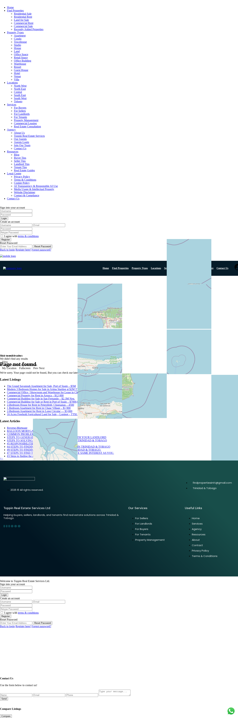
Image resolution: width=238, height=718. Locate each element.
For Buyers (20, 107)
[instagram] (19, 526)
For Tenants (20, 117)
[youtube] (15, 526)
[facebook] (4, 526)
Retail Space (21, 57)
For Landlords (22, 113)
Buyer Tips (20, 157)
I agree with (21, 236)
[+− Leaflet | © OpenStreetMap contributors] (119, 315)
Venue (17, 76)
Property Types (15, 32)
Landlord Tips (21, 164)
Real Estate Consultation (27, 126)
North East (20, 88)
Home (10, 7)
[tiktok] (9, 526)
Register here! (23, 249)
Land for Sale (21, 19)
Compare (5, 716)
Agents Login (21, 142)
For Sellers (20, 110)
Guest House (21, 70)
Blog (16, 154)
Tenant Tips (20, 167)
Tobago (18, 101)
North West (20, 85)
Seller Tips (20, 160)
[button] (1, 458)
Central (18, 92)
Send (4, 698)
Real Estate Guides (24, 170)
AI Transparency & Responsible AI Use (36, 186)
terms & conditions (28, 236)
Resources (12, 151)
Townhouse (20, 41)
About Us (19, 132)
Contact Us (20, 148)
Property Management (26, 120)
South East (20, 95)
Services (11, 104)
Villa (16, 79)
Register (5, 239)
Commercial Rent (23, 23)
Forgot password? (41, 249)
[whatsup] (6, 526)
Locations (12, 82)
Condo (17, 38)
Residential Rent (23, 16)
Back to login (7, 249)
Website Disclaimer (24, 192)
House (17, 48)
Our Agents (20, 139)
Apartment (20, 35)
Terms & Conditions (25, 179)
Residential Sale (23, 13)
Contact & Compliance (26, 195)
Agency (11, 129)
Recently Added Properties (28, 29)
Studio (17, 45)
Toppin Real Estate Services (29, 135)
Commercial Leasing (25, 123)
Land (17, 51)
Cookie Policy (22, 182)
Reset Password (42, 246)
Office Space (21, 54)
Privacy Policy (22, 176)
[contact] (4, 668)
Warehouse (20, 63)
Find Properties (15, 10)
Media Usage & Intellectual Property (34, 189)
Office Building (22, 60)
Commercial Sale (23, 26)
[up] (1, 668)
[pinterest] (12, 526)
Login (4, 218)
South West (20, 98)
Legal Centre (14, 173)
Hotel (17, 73)
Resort (17, 66)
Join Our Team (22, 145)
